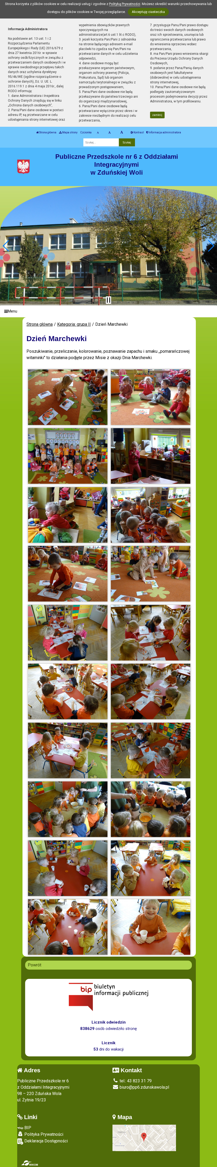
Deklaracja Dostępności (45, 1140)
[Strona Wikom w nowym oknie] (29, 1163)
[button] (6, 246)
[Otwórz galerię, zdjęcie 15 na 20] (67, 809)
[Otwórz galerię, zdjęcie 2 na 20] (150, 397)
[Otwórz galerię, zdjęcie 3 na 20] (67, 456)
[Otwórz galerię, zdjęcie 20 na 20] (150, 927)
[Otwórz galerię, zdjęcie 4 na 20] (150, 456)
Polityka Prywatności (43, 1134)
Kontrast (138, 132)
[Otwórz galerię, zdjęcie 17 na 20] (67, 868)
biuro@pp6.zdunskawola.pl (144, 1087)
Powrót (34, 964)
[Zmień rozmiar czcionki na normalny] (97, 132)
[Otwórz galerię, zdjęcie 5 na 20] (67, 515)
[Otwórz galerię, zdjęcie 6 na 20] (150, 515)
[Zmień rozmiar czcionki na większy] (109, 132)
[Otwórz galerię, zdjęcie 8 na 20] (150, 573)
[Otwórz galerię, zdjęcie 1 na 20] (67, 397)
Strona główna (47, 132)
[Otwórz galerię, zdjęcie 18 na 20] (150, 868)
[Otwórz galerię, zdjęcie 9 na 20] (67, 633)
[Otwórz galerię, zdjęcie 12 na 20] (150, 691)
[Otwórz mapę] (144, 1137)
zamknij (157, 115)
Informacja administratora (164, 132)
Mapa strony (70, 132)
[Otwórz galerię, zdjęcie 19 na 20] (67, 927)
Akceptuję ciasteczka (148, 12)
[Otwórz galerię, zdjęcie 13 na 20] (67, 750)
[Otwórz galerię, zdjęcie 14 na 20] (150, 750)
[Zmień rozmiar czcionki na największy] (121, 132)
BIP (27, 1127)
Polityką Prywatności (124, 4)
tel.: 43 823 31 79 (135, 1080)
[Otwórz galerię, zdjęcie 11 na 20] (67, 691)
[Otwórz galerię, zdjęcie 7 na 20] (67, 573)
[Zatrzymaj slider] (108, 300)
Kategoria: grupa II (74, 324)
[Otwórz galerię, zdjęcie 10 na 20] (150, 633)
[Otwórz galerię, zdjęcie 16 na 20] (150, 809)
